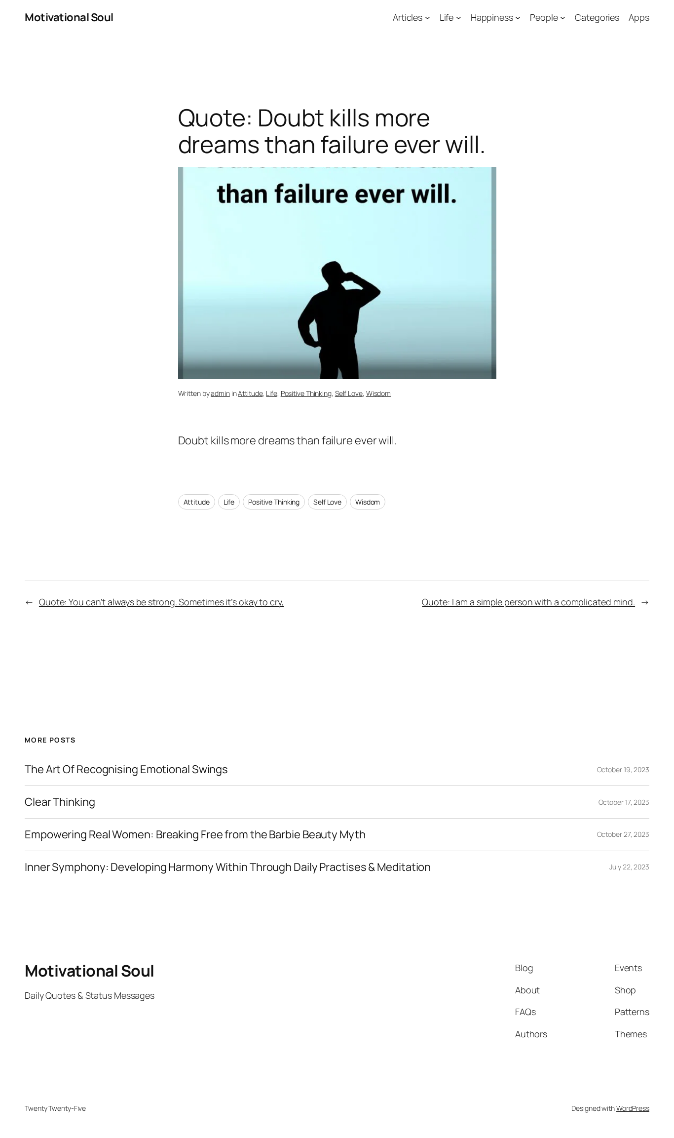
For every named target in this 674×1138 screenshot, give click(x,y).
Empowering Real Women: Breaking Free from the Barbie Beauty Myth (195, 834)
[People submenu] (562, 17)
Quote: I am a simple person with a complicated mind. (528, 602)
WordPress (632, 1108)
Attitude (250, 393)
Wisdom (378, 393)
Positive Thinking (306, 393)
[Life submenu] (458, 17)
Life (271, 393)
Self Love (349, 393)
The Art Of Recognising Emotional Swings (127, 769)
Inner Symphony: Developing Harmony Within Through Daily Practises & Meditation (228, 867)
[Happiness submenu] (518, 17)
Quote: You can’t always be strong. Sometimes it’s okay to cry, (161, 602)
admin (220, 393)
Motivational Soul (69, 17)
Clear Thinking (60, 802)
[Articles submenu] (427, 17)
